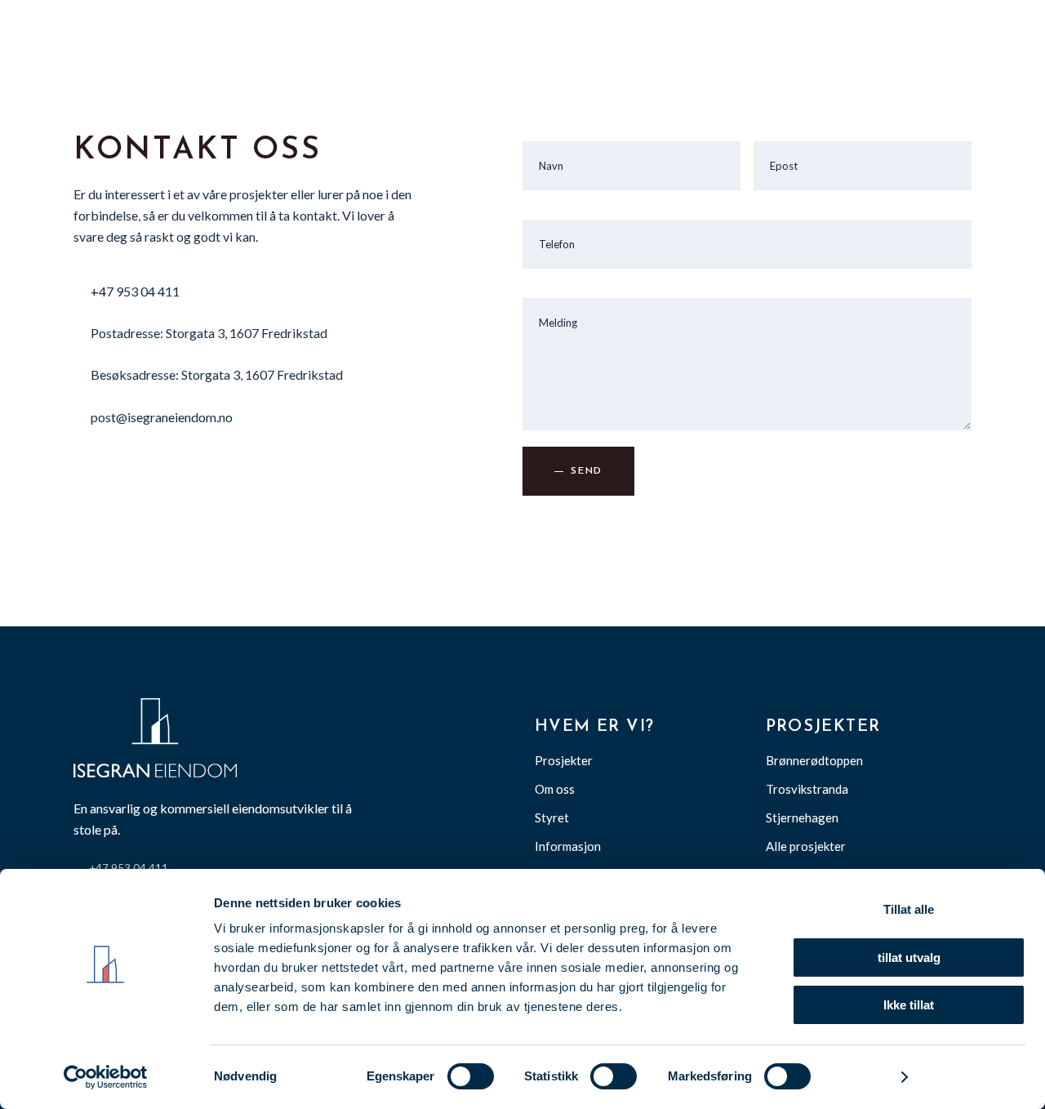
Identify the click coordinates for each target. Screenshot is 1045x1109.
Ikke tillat (908, 1005)
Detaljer (863, 1077)
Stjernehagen (802, 817)
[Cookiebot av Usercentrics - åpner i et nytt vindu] (105, 1077)
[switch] (470, 1076)
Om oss (555, 789)
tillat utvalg (909, 957)
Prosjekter (564, 760)
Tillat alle (908, 909)
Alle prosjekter (806, 846)
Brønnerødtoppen (814, 760)
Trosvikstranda (807, 789)
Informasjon (568, 846)
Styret (552, 817)
